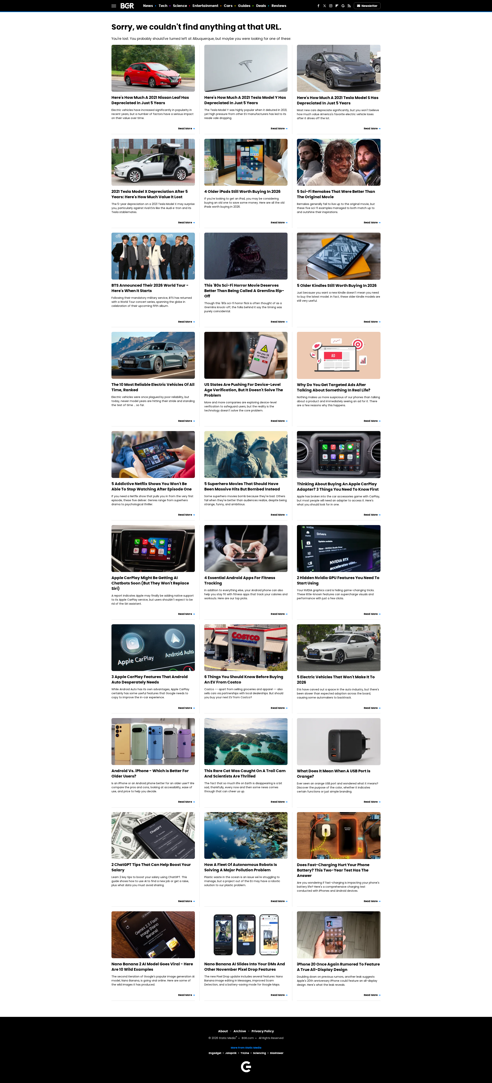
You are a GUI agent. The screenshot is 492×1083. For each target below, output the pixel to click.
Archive (240, 1031)
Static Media (227, 1038)
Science (180, 5)
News (148, 5)
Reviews (279, 5)
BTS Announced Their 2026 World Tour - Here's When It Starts (150, 288)
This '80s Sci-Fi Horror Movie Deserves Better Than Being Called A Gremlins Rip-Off (244, 291)
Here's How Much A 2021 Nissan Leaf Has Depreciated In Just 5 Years (150, 100)
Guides (244, 5)
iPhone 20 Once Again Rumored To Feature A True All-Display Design (338, 967)
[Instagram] (330, 5)
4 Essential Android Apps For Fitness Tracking (239, 580)
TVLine (245, 1053)
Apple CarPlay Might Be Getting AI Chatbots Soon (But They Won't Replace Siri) (150, 583)
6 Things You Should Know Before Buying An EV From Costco (243, 679)
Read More (185, 128)
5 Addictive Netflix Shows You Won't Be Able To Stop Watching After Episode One (151, 486)
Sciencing (259, 1053)
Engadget (215, 1053)
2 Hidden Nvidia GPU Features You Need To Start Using (338, 580)
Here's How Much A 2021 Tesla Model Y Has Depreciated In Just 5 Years (245, 100)
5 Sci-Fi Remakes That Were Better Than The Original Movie (336, 194)
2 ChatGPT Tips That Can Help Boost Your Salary (151, 867)
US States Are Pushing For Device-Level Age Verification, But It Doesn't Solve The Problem (243, 390)
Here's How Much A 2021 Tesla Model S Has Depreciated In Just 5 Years (337, 100)
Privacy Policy (263, 1031)
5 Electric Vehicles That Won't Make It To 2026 (336, 679)
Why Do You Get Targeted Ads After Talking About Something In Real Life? (333, 387)
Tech (163, 5)
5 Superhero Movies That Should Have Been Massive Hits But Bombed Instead (242, 486)
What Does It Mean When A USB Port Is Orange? (333, 773)
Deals (261, 5)
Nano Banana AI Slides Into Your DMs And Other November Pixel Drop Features (244, 966)
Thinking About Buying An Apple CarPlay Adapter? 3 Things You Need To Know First (338, 486)
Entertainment (205, 5)
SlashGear (276, 1053)
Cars (228, 5)
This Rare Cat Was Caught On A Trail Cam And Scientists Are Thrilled (245, 773)
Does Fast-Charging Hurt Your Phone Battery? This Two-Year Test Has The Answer (333, 870)
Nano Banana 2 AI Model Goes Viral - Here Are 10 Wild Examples (152, 966)
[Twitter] (324, 5)
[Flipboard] (336, 5)
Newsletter (369, 6)
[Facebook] (318, 5)
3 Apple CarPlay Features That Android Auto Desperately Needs (149, 679)
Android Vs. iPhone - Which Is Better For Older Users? (150, 773)
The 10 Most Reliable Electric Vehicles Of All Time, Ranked (152, 387)
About (223, 1031)
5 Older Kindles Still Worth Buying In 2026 (337, 285)
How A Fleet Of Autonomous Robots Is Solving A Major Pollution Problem (240, 867)
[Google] (343, 5)
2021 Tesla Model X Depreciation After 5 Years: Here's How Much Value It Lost (149, 194)
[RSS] (349, 5)
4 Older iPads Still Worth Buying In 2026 (242, 191)
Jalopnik (231, 1053)
